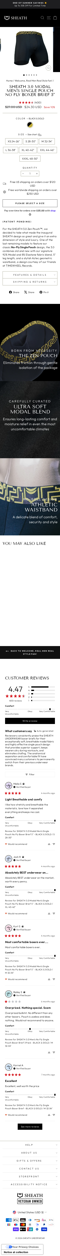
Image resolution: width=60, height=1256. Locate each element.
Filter (31, 774)
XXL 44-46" (47, 150)
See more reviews (30, 1126)
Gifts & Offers (29, 1160)
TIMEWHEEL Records (19, 265)
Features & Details (30, 274)
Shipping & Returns (30, 281)
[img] (43, 731)
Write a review (29, 721)
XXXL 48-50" (30, 158)
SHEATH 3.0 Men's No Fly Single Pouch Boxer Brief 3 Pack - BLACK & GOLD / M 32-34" (29, 1042)
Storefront (29, 1176)
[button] (24, 75)
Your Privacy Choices (25, 1246)
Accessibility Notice (29, 1184)
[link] (30, 102)
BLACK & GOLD (30, 125)
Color (30, 118)
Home (9, 80)
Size (27, 134)
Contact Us (29, 1168)
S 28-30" (31, 141)
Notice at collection (16, 1252)
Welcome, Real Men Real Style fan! (33, 80)
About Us (29, 1152)
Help (29, 1144)
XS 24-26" (14, 141)
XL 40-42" (28, 150)
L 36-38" (11, 150)
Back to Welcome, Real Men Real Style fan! (32, 652)
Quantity (30, 167)
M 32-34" (47, 141)
